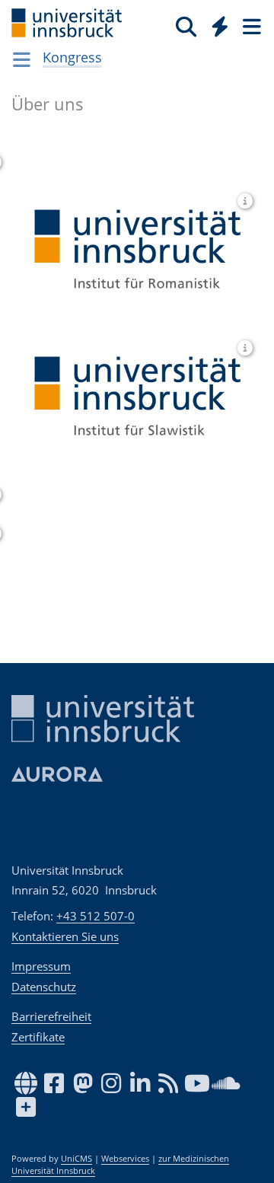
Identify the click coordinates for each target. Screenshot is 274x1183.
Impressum (41, 966)
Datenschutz (43, 986)
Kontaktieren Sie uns (65, 936)
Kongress (72, 57)
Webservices (125, 1158)
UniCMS (76, 1158)
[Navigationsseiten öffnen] (21, 59)
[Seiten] (250, 25)
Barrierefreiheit (51, 1016)
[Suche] (186, 25)
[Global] (216, 23)
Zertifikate (38, 1036)
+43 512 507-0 (95, 915)
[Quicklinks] (220, 25)
